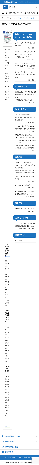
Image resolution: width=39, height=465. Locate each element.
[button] (3, 12)
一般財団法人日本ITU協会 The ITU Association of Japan (19, 2)
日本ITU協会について (15, 13)
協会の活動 (31, 13)
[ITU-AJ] (11, 7)
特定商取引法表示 (28, 457)
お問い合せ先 (12, 457)
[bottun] (36, 7)
